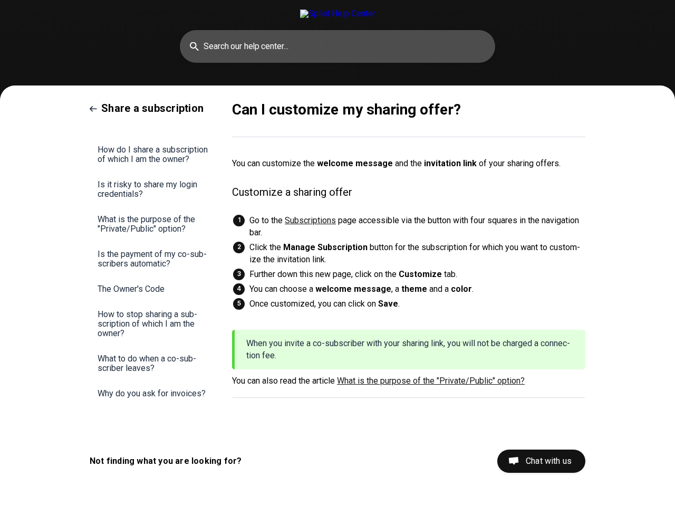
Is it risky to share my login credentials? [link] (147, 189)
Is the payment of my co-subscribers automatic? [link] (152, 259)
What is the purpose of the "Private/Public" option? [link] (146, 224)
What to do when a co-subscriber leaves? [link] (147, 363)
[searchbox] (337, 46)
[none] (337, 13)
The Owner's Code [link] (131, 289)
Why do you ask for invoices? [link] (152, 393)
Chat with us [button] (549, 461)
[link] (147, 108)
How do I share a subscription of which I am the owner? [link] (153, 154)
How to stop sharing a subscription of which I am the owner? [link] (147, 323)
